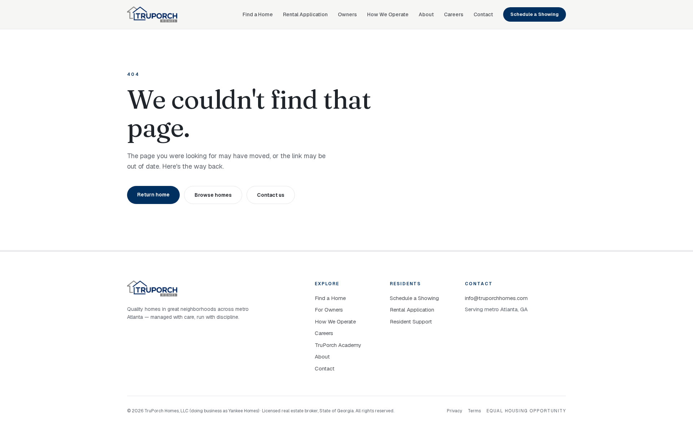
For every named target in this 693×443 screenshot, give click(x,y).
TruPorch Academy (338, 345)
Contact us (270, 195)
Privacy (454, 411)
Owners (347, 14)
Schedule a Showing (534, 14)
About (426, 14)
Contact (483, 14)
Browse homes (213, 195)
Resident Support (411, 321)
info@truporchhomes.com (496, 298)
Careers (453, 14)
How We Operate (388, 14)
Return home (153, 194)
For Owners (329, 309)
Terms (474, 411)
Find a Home (258, 14)
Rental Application (305, 14)
